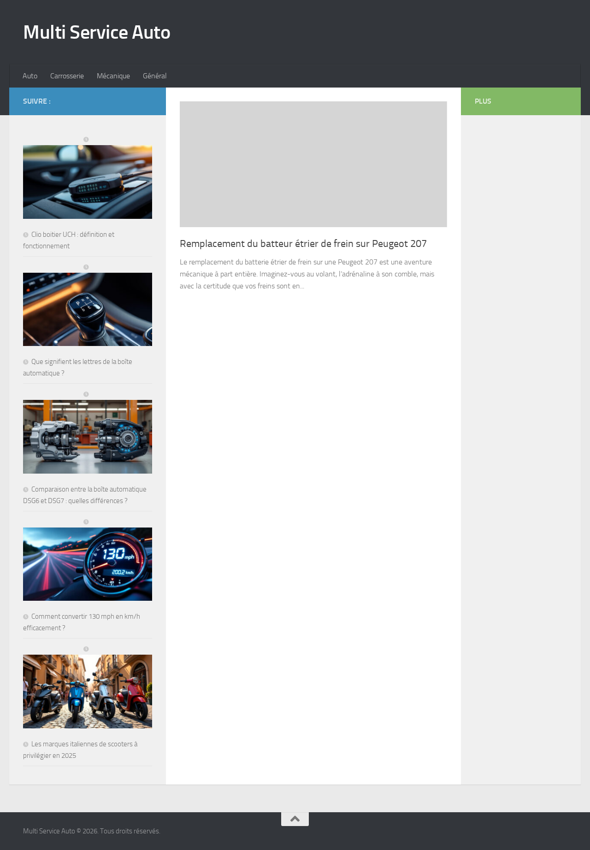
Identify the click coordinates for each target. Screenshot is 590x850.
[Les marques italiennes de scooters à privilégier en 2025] (87, 687)
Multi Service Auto (96, 32)
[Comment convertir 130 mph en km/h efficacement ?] (87, 560)
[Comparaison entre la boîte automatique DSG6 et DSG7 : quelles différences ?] (87, 432)
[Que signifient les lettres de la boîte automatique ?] (87, 305)
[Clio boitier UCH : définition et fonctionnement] (87, 178)
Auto (30, 75)
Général (155, 75)
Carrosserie (67, 75)
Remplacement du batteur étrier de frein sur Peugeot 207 (303, 244)
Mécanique (113, 75)
